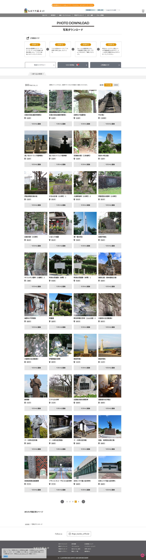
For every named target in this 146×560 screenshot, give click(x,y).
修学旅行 (53, 15)
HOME (27, 524)
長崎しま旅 (100, 10)
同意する (5, 556)
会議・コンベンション (65, 15)
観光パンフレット (62, 546)
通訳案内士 (87, 551)
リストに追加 (36, 124)
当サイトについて (62, 544)
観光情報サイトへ (90, 10)
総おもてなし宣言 (76, 549)
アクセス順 (108, 85)
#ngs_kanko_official (80, 534)
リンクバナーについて (89, 546)
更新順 (116, 85)
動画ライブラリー (62, 551)
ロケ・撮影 (90, 15)
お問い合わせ (87, 549)
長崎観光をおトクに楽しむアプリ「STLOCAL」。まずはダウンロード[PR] (73, 5)
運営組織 (74, 544)
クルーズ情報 (100, 15)
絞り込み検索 (37, 74)
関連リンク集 (75, 551)
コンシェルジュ (75, 546)
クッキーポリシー (22, 553)
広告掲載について (88, 544)
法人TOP (44, 15)
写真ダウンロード (79, 15)
